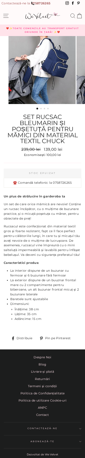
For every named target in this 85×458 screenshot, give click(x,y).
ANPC (42, 407)
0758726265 (40, 3)
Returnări (42, 379)
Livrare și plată (42, 371)
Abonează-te (42, 441)
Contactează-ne (42, 428)
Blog (42, 364)
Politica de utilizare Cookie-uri (43, 400)
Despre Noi (42, 357)
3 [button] (45, 109)
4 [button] (48, 109)
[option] (42, 30)
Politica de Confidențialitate (42, 393)
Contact (42, 415)
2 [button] (41, 109)
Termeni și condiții (42, 386)
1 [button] (37, 109)
